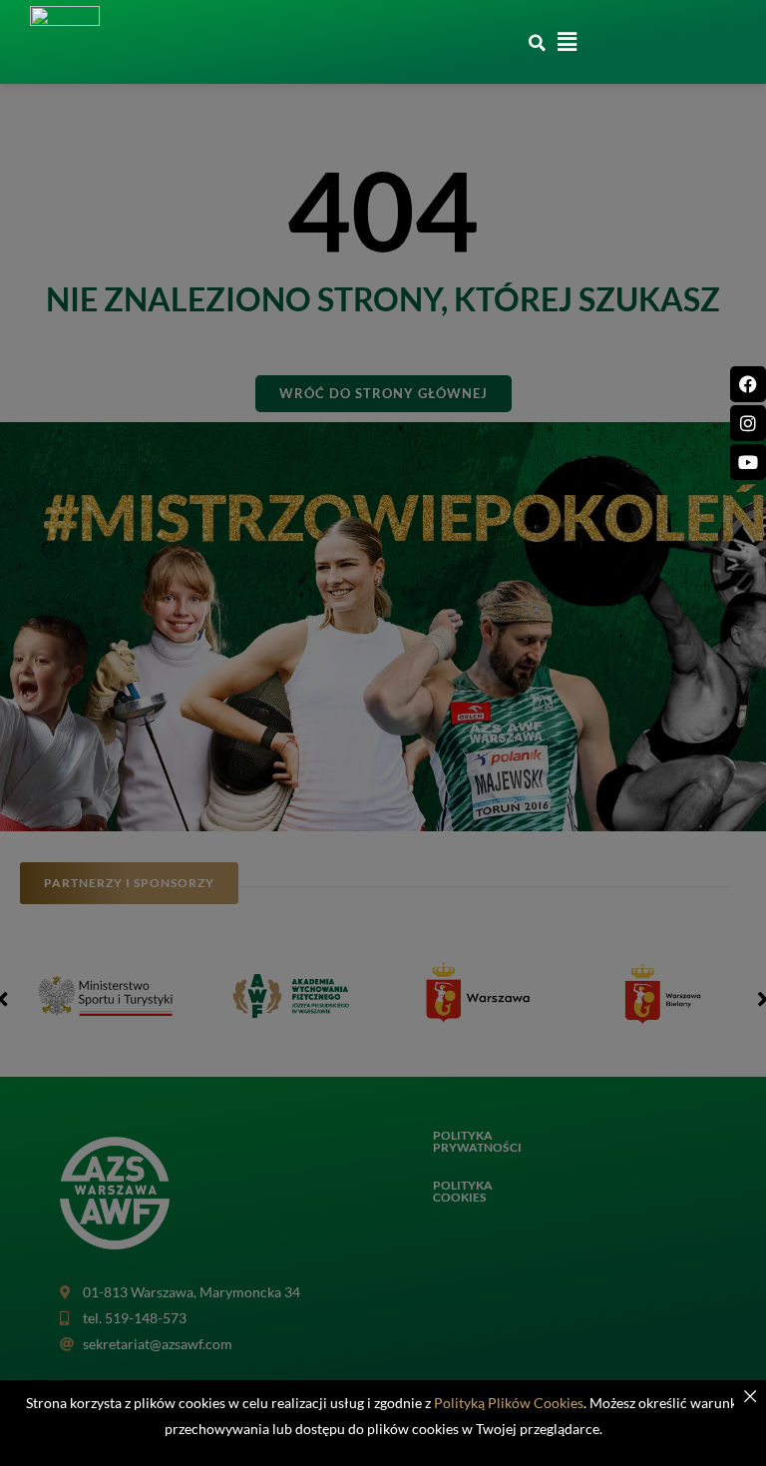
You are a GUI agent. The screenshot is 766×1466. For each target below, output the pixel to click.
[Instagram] (748, 423)
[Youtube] (748, 462)
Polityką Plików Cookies (508, 1402)
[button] (538, 43)
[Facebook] (748, 384)
